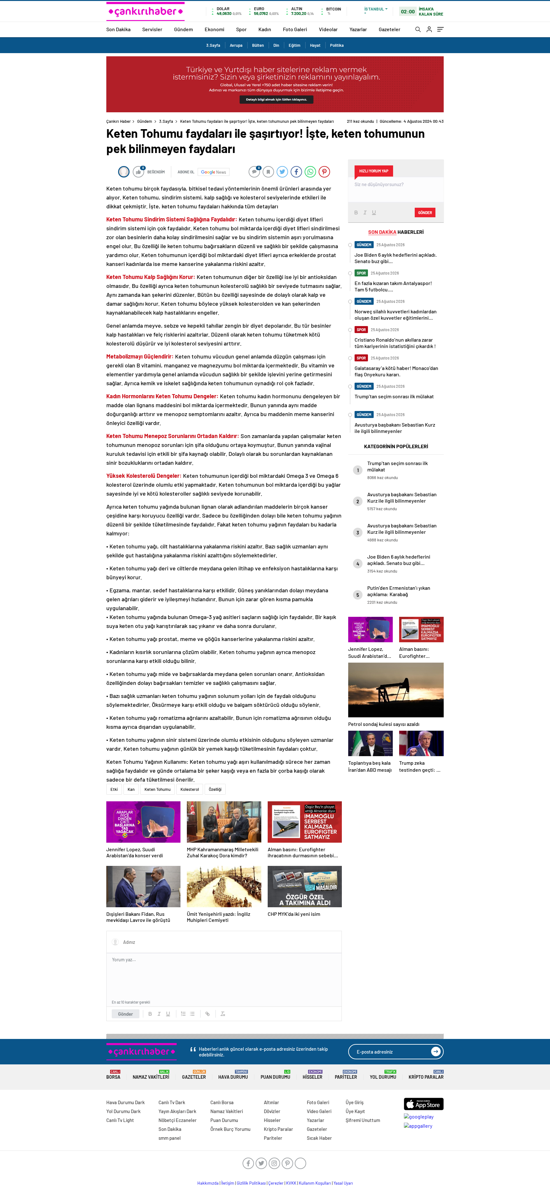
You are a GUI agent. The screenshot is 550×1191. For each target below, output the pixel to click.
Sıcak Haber (319, 1138)
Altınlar (271, 1102)
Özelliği (215, 789)
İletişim (227, 1183)
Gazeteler (389, 29)
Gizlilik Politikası (251, 1183)
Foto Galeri (295, 29)
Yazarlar (358, 29)
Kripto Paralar (426, 1075)
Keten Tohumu (158, 789)
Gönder (125, 1014)
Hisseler (312, 1075)
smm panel (170, 1138)
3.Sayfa (213, 45)
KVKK (291, 1183)
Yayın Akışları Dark (177, 1111)
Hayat (315, 45)
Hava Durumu (233, 1075)
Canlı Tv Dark (172, 1102)
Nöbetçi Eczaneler (178, 1120)
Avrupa (236, 45)
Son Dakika (118, 29)
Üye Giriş (354, 1102)
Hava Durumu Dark (125, 1102)
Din (276, 45)
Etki (114, 789)
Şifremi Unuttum (363, 1120)
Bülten (258, 45)
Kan (131, 789)
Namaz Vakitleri (151, 1075)
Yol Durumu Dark (123, 1111)
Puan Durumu (275, 1075)
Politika (337, 45)
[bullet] (192, 1014)
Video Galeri (319, 1111)
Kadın (264, 29)
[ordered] (183, 1014)
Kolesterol (189, 789)
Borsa (113, 1075)
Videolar (328, 29)
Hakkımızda (208, 1183)
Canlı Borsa (222, 1102)
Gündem (183, 29)
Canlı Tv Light (120, 1120)
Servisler (152, 29)
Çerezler (276, 1183)
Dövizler (272, 1111)
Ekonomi (214, 29)
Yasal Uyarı (343, 1183)
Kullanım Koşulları (315, 1183)
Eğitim (294, 45)
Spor (241, 29)
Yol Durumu (383, 1075)
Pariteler (346, 1075)
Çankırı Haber (118, 121)
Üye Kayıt (355, 1111)
